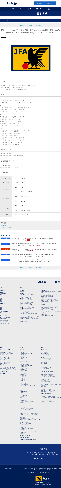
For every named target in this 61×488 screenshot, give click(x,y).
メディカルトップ (23, 388)
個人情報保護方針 (33, 468)
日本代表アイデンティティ (5, 323)
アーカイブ (30, 472)
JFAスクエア (2, 359)
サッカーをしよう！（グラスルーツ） (7, 349)
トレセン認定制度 (44, 352)
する (30, 8)
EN (58, 3)
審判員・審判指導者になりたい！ (26, 353)
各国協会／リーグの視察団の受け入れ (48, 401)
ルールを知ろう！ (3, 373)
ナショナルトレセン (44, 353)
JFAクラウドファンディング (25, 435)
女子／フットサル (3, 315)
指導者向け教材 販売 (23, 374)
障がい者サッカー (3, 364)
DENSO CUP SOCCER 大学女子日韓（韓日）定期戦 (29, 316)
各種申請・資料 (22, 378)
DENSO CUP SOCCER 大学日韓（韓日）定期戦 (28, 313)
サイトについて (7, 468)
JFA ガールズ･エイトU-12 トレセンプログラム (49, 358)
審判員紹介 (22, 356)
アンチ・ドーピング (23, 396)
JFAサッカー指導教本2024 (24, 373)
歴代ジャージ (2, 324)
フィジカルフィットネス (24, 381)
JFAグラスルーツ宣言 (4, 351)
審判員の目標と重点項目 (24, 361)
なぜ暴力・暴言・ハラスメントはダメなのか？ (28, 414)
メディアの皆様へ (40, 472)
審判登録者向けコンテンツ (24, 357)
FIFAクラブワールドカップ (25, 321)
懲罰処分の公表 (22, 433)
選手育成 (42, 13)
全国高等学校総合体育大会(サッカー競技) (49, 297)
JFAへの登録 (39, 3)
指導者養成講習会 (23, 369)
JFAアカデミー (44, 364)
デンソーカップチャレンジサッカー (26, 312)
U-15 (1, 301)
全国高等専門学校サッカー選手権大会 (27, 317)
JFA (42, 347)
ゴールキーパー (22, 380)
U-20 (1, 306)
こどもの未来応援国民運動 (46, 381)
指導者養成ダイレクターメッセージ (26, 365)
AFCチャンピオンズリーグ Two (25, 298)
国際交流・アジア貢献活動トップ (47, 393)
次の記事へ (38, 25)
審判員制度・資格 (23, 354)
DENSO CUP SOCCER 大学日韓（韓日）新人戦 (28, 314)
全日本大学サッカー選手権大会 (25, 308)
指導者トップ (22, 363)
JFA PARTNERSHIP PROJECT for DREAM (28, 439)
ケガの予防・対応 (23, 400)
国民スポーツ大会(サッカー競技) (26, 299)
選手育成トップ (44, 349)
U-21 (1, 295)
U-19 (1, 297)
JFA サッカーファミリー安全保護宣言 (27, 408)
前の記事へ (23, 25)
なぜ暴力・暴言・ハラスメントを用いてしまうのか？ (29, 413)
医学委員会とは (22, 402)
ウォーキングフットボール (5, 358)
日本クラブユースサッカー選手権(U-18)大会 (49, 300)
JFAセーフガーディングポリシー (26, 409)
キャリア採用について (50, 472)
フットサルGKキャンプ (45, 359)
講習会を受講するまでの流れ (25, 368)
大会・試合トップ (23, 290)
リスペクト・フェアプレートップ (26, 405)
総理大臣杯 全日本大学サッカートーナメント (28, 309)
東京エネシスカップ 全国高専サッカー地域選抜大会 (29, 318)
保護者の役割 (22, 417)
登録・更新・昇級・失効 (24, 376)
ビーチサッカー (3, 318)
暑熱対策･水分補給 (23, 391)
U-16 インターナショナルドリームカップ (48, 302)
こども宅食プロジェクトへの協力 (47, 388)
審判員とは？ (22, 352)
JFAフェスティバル (3, 366)
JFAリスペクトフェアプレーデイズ (26, 423)
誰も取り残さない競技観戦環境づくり (48, 374)
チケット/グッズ (50, 3)
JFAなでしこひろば (3, 354)
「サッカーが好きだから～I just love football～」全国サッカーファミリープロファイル (9, 368)
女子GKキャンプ (44, 357)
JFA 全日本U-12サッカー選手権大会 (48, 315)
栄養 (20, 398)
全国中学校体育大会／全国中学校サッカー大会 (49, 307)
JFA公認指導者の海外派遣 (24, 384)
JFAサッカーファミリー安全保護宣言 (48, 376)
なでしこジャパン (3, 304)
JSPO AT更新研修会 (23, 395)
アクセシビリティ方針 (17, 468)
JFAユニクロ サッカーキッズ (5, 352)
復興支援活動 (43, 386)
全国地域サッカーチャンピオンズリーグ (27, 301)
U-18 (1, 298)
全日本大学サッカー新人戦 (24, 311)
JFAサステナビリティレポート (46, 389)
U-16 (1, 300)
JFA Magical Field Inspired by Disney (6, 353)
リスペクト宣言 (22, 407)
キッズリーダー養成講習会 (5, 362)
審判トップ (22, 349)
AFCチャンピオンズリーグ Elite (25, 297)
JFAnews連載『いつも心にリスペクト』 (27, 418)
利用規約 (26, 468)
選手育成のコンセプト (45, 351)
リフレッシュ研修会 (23, 370)
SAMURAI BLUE (3, 293)
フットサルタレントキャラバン (47, 361)
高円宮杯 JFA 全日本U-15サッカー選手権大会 (49, 306)
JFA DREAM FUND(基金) (24, 437)
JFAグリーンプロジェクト (46, 372)
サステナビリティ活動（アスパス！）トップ (49, 371)
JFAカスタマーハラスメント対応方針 (42, 469)
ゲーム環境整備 (44, 363)
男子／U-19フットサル (4, 314)
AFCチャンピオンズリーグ (24, 296)
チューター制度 (22, 379)
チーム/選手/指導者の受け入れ (46, 400)
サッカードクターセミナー (24, 393)
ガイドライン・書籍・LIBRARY (25, 403)
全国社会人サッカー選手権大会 (25, 303)
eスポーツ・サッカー (4, 321)
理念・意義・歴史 (23, 375)
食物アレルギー (22, 397)
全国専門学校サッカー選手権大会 (26, 319)
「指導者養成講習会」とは (24, 366)
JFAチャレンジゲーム (4, 356)
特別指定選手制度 (44, 362)
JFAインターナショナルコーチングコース (27, 385)
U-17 (1, 299)
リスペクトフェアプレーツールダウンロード (28, 431)
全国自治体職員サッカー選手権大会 (26, 304)
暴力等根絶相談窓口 (23, 432)
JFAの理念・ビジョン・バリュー (42, 459)
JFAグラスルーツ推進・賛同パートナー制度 (8, 369)
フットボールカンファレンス (25, 371)
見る (21, 8)
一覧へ (30, 25)
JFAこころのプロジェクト (46, 379)
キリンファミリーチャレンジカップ (6, 357)
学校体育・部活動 (3, 363)
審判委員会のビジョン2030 (25, 351)
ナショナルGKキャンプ (45, 356)
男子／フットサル (3, 312)
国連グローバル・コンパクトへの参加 (48, 390)
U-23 (1, 294)
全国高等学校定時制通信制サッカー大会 (48, 299)
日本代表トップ (3, 290)
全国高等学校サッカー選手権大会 (47, 296)
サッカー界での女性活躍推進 (46, 375)
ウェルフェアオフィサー (24, 424)
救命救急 (21, 392)
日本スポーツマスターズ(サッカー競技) (27, 307)
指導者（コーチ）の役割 (24, 364)
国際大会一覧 (22, 291)
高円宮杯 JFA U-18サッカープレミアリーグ (49, 292)
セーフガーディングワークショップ (26, 428)
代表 (13, 8)
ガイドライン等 (22, 386)
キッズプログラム (3, 361)
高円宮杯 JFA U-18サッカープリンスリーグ (49, 294)
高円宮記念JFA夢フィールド (46, 367)
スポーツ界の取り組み (24, 422)
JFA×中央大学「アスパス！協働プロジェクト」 (49, 377)
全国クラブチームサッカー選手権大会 (27, 302)
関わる (39, 8)
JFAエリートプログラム (7, 227)
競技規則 (21, 358)
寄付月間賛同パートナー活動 (46, 391)
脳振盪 (21, 390)
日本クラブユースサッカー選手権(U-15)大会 (49, 309)
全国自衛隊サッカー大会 (24, 306)
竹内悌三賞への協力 (44, 380)
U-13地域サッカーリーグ (45, 308)
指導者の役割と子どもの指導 (25, 415)
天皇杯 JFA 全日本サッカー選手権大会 (27, 294)
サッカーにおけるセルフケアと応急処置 (27, 401)
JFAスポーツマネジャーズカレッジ (47, 383)
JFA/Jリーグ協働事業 (45, 368)
